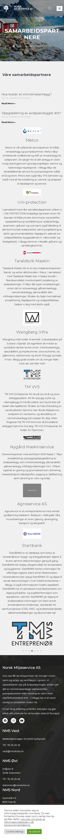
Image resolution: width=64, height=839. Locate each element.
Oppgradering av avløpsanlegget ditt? (31, 113)
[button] (23, 650)
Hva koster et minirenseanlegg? (27, 94)
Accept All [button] (34, 831)
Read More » (8, 103)
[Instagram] (13, 720)
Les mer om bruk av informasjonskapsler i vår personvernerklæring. (24, 822)
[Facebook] (5, 720)
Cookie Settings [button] (14, 831)
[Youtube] (21, 720)
